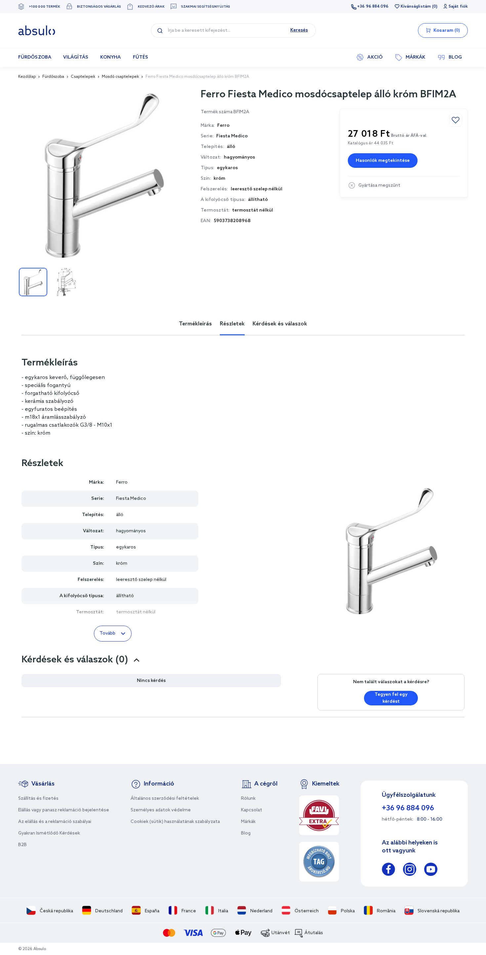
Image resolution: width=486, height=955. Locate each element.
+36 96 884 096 (372, 6)
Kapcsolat (251, 810)
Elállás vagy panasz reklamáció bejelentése (63, 810)
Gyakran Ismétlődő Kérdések (49, 833)
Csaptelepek (83, 76)
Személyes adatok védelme (161, 810)
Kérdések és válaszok (280, 324)
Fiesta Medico (232, 136)
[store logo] (36, 30)
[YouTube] (430, 870)
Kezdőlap (27, 76)
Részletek (232, 324)
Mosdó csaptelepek (120, 76)
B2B (22, 845)
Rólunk (248, 798)
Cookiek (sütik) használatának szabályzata (175, 822)
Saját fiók (458, 6)
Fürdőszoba (53, 76)
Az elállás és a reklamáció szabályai (54, 822)
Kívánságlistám (416, 6)
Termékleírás (195, 324)
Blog (246, 833)
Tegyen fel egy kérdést (391, 698)
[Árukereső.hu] (319, 862)
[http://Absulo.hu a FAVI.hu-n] (319, 815)
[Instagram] (409, 870)
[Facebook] (388, 870)
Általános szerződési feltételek (165, 798)
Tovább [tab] (107, 633)
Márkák (248, 822)
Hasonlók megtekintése (383, 161)
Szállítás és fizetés (38, 798)
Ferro (122, 482)
